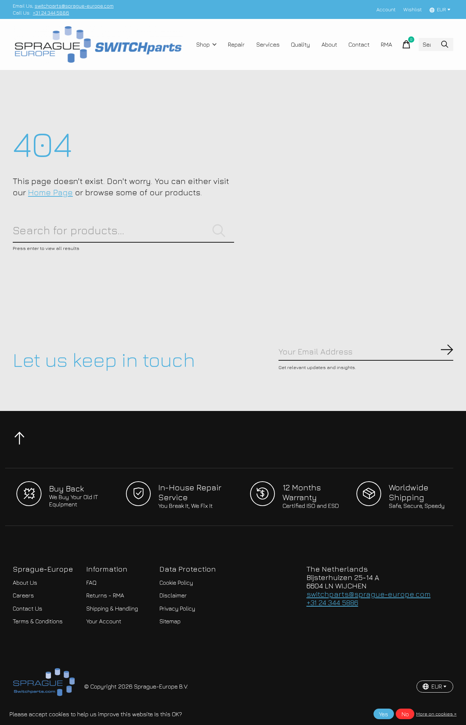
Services (268, 44)
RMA (386, 44)
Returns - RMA (105, 595)
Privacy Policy (177, 608)
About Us (25, 582)
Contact (359, 44)
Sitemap (170, 621)
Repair (236, 44)
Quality (300, 44)
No (405, 714)
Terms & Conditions (38, 621)
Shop (203, 44)
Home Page (50, 192)
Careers (23, 595)
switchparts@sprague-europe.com (74, 6)
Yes (383, 714)
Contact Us (27, 608)
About (329, 44)
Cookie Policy (176, 582)
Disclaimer (173, 595)
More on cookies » (436, 714)
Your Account (103, 621)
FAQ (91, 582)
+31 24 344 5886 (51, 13)
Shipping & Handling (112, 608)
